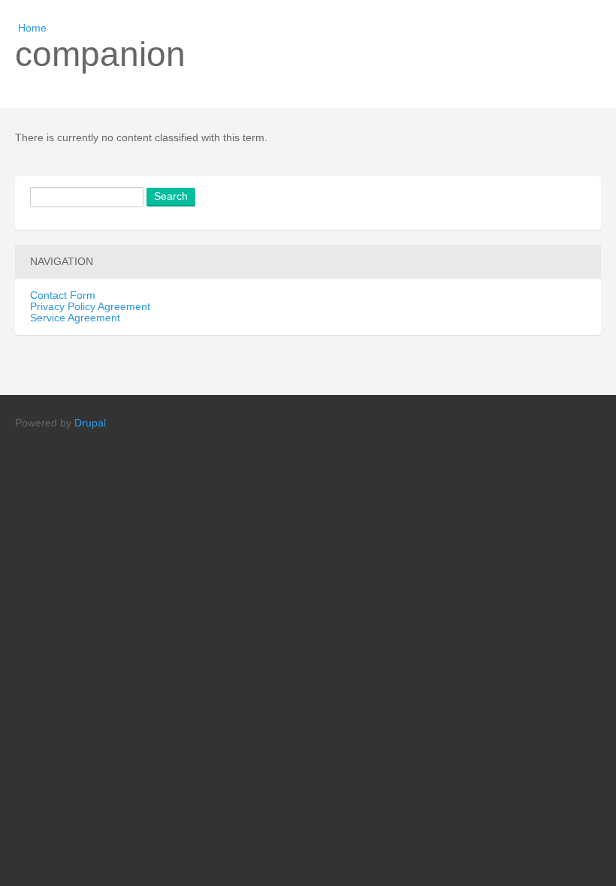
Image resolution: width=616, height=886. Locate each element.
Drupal (90, 423)
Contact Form (62, 295)
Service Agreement (75, 318)
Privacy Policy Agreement (90, 306)
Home (32, 28)
